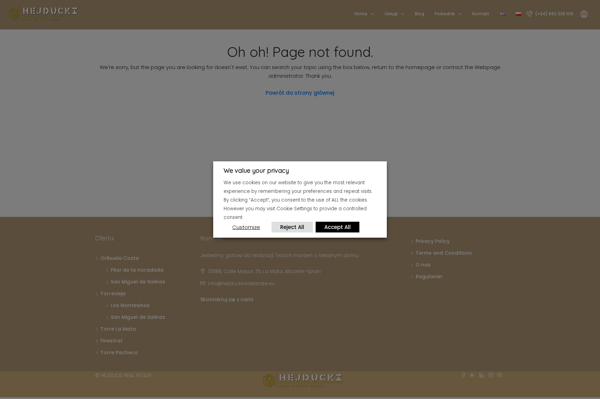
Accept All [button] (337, 227)
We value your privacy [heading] (256, 171)
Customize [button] (246, 227)
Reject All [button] (292, 227)
